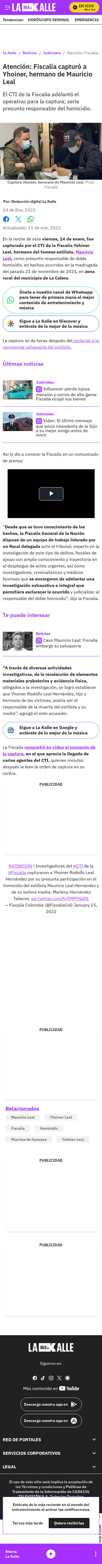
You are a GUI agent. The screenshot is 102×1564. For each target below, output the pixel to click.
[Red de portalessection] (94, 1439)
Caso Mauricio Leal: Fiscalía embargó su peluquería (67, 642)
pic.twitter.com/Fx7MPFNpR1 (60, 898)
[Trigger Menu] (7, 7)
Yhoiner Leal (61, 1117)
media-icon (51, 1554)
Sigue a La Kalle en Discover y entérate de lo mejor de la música (53, 323)
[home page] (51, 1347)
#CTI (78, 866)
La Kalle (10, 53)
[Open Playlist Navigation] (96, 1554)
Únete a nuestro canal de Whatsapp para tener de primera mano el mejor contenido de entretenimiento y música (56, 299)
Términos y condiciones (41, 1486)
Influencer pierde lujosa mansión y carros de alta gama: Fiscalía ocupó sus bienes (67, 394)
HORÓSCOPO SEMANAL (48, 19)
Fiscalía (18, 1128)
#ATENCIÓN (20, 866)
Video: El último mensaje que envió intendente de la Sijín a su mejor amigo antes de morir (66, 428)
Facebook (6, 222)
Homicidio (49, 1128)
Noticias (30, 53)
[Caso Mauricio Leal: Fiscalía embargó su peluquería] (18, 641)
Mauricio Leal (23, 1117)
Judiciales (52, 53)
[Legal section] (94, 1466)
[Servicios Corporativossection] (94, 1453)
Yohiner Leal (73, 1139)
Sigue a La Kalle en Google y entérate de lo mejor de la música (53, 730)
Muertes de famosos (29, 1139)
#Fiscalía (17, 872)
